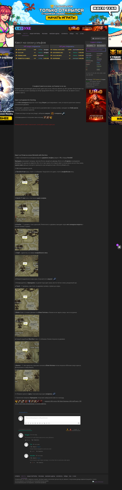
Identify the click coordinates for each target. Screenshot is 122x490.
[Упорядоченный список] (35, 423)
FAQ (77, 33)
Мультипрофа (96, 83)
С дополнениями (90, 86)
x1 (86, 73)
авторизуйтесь (23, 412)
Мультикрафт (89, 85)
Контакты (64, 33)
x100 (98, 73)
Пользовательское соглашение (24, 482)
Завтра (87, 81)
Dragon (39, 446)
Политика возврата (40, 482)
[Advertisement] (49, 72)
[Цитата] (40, 423)
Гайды (72, 33)
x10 (93, 73)
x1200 (104, 73)
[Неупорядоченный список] (37, 423)
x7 (91, 73)
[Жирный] (26, 423)
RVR (92, 75)
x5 (89, 73)
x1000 (100, 73)
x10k (87, 75)
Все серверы (89, 79)
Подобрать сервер (96, 50)
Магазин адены (54, 33)
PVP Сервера (93, 81)
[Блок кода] (42, 423)
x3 (88, 73)
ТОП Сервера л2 (97, 79)
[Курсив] (28, 423)
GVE (90, 75)
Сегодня (103, 79)
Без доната (96, 85)
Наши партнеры (35, 33)
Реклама (44, 33)
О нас (82, 33)
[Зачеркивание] (33, 423)
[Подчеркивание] (30, 423)
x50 (95, 73)
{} (46, 423)
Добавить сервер (100, 38)
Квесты (25, 33)
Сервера (18, 33)
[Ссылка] (44, 423)
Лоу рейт (99, 81)
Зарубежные (89, 83)
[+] (49, 423)
